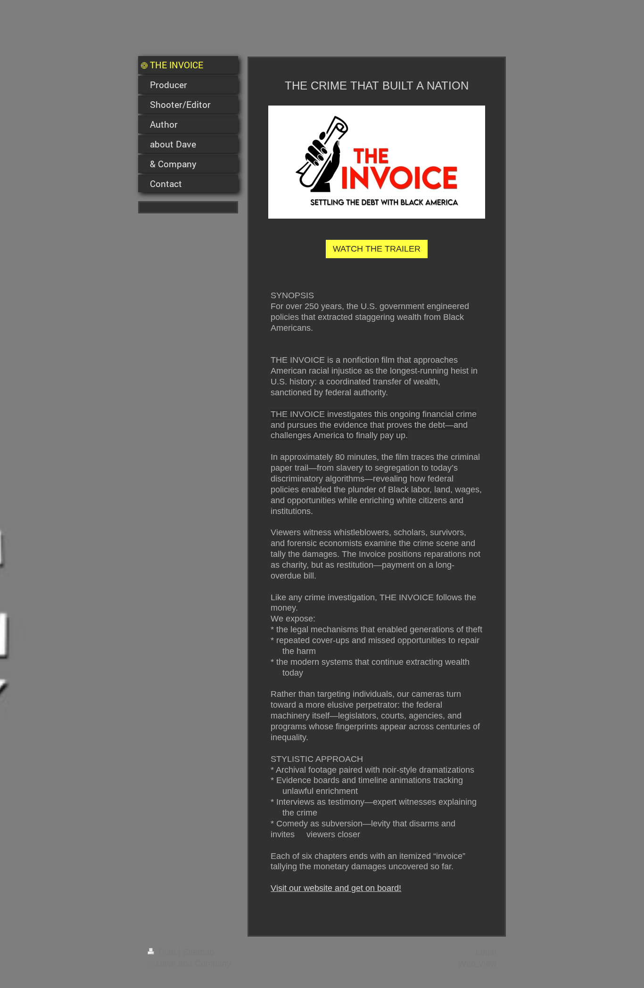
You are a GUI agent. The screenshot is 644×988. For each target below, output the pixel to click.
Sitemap (198, 951)
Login (486, 951)
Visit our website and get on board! (336, 888)
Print (167, 951)
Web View (477, 963)
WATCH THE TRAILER (377, 248)
